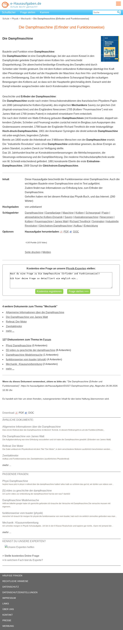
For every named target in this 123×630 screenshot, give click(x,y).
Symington (98, 221)
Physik (15, 18)
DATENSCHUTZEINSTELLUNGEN (19, 592)
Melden (46, 252)
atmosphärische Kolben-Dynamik (44, 217)
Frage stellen (27, 12)
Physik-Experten (76, 268)
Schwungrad (93, 212)
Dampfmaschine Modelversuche (24, 354)
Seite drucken (33, 252)
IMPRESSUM (9, 598)
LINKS (5, 603)
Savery (69, 217)
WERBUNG (8, 626)
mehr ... (10, 331)
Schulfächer (9, 12)
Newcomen (106, 217)
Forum (47, 339)
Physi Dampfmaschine (19, 345)
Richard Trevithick (80, 221)
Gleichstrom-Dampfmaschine (55, 225)
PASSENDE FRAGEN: (15, 474)
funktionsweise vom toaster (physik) (26, 359)
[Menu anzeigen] (114, 3)
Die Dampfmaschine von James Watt (27, 317)
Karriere (44, 12)
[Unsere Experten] (19, 547)
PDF (66, 231)
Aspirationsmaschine (86, 217)
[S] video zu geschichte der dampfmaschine (30, 350)
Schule (5, 18)
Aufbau (78, 225)
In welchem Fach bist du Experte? (23, 560)
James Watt (61, 221)
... (6, 465)
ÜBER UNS (8, 609)
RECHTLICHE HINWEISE (15, 581)
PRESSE (6, 620)
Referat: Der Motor (16, 321)
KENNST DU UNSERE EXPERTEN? (24, 541)
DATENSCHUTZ (10, 586)
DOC (76, 231)
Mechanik (26, 18)
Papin (105, 212)
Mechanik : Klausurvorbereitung (24, 364)
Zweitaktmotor (14, 326)
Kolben (80, 212)
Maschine (68, 212)
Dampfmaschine (34, 212)
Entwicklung (91, 225)
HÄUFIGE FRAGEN (12, 575)
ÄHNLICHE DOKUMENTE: (18, 419)
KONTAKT (7, 615)
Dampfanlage (53, 212)
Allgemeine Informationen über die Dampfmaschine (35, 312)
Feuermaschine (44, 221)
